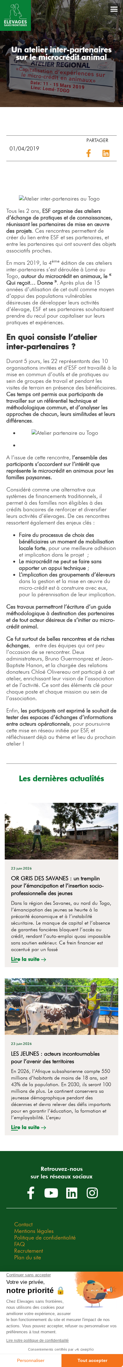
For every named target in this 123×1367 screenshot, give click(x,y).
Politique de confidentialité (45, 1237)
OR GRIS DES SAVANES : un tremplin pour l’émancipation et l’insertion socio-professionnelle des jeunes (57, 885)
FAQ (19, 1244)
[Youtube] (51, 1193)
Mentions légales (34, 1231)
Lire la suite (26, 959)
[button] (114, 9)
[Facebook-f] (31, 1193)
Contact (23, 1224)
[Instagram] (92, 1193)
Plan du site (27, 1257)
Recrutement (28, 1250)
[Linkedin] (72, 1193)
